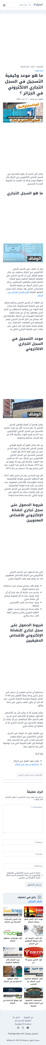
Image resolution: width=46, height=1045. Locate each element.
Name (38, 842)
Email (38, 854)
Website (38, 866)
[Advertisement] (23, 39)
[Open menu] (4, 4)
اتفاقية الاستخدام (23, 1020)
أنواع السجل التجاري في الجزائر (25, 293)
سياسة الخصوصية (23, 1024)
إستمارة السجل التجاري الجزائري (30, 774)
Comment (36, 807)
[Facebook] (28, 1028)
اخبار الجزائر (25, 66)
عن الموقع (28, 1017)
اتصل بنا (16, 1017)
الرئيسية (40, 66)
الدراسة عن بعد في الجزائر (27, 764)
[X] (23, 1028)
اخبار (32, 66)
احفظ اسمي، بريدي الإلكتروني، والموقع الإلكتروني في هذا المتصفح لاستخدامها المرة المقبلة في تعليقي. (23, 875)
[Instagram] (18, 1028)
